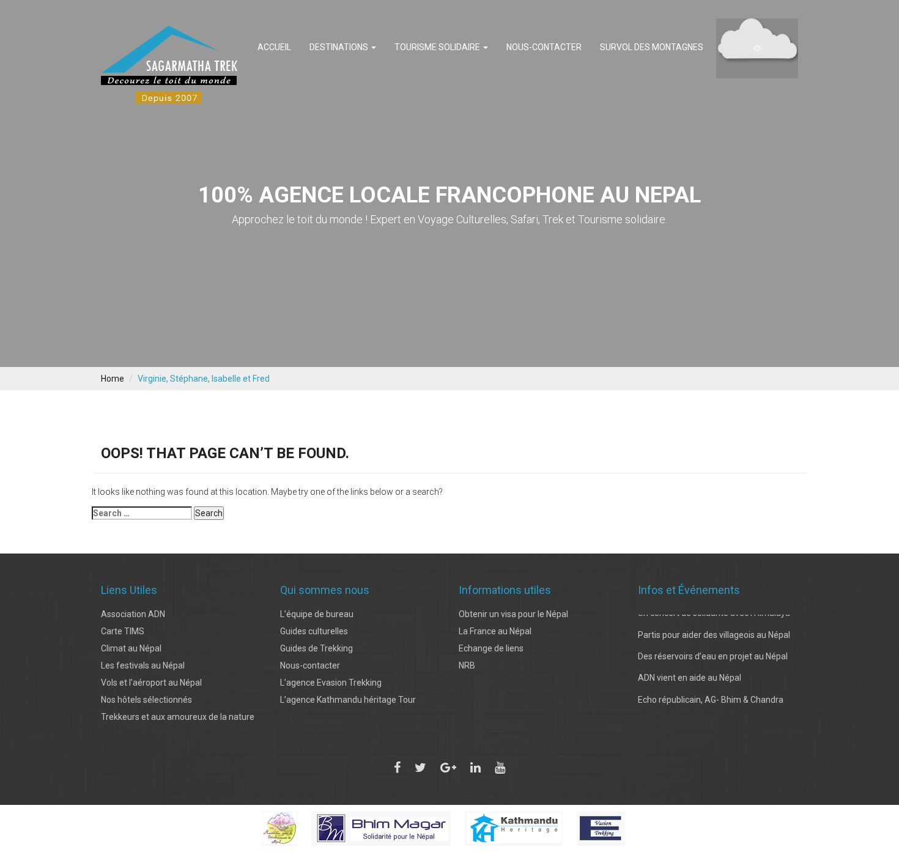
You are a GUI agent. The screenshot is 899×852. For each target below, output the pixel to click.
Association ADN (133, 614)
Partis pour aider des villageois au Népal (714, 625)
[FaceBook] (397, 767)
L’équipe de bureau (316, 614)
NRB (467, 665)
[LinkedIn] (475, 767)
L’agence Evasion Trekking (331, 682)
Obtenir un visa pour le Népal (513, 614)
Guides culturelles (314, 631)
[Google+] (448, 767)
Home (112, 378)
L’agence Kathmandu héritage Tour (348, 700)
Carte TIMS (122, 631)
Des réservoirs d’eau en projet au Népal (713, 646)
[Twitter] (420, 767)
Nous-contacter (544, 47)
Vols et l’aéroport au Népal (151, 682)
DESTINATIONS (339, 47)
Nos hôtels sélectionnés (146, 700)
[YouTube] (500, 767)
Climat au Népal (131, 648)
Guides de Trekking (316, 648)
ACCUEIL (274, 47)
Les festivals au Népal (143, 665)
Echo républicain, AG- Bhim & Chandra (710, 690)
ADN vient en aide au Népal (689, 668)
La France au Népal (495, 631)
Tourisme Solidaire (438, 47)
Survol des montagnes (651, 47)
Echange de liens (491, 648)
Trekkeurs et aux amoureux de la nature (177, 717)
